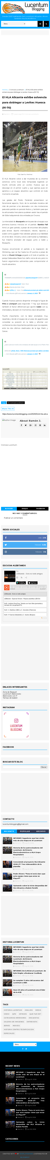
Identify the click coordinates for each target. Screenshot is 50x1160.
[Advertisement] (25, 62)
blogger (9, 508)
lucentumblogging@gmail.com (15, 824)
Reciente (9, 831)
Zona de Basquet (10, 692)
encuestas (34, 1018)
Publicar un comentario (13, 518)
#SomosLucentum (30, 290)
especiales (9, 1033)
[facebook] (23, 1049)
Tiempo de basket (10, 698)
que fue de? (35, 1014)
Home (4, 90)
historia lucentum (13, 1010)
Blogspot (24, 1157)
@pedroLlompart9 (31, 278)
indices (16, 1025)
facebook (40, 508)
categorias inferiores (15, 1018)
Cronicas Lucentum (16, 90)
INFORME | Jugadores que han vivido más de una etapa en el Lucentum (30, 1074)
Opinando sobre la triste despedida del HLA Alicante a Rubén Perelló (30, 1124)
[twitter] (26, 1049)
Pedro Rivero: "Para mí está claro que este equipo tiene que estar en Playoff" (29, 876)
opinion (23, 1014)
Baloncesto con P (10, 696)
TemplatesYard (26, 1154)
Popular (25, 831)
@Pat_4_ (13, 290)
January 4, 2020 (32, 293)
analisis (29, 1010)
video (7, 1014)
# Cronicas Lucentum (16, 403)
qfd (14, 1014)
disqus (25, 508)
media (38, 1010)
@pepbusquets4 (15, 284)
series (7, 1025)
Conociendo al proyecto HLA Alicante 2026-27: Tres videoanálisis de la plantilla (29, 864)
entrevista (32, 1022)
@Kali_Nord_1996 (17, 351)
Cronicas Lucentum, (31, 114)
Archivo (41, 831)
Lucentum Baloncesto (12, 694)
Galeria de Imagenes (14, 1022)
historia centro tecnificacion (19, 1029)
